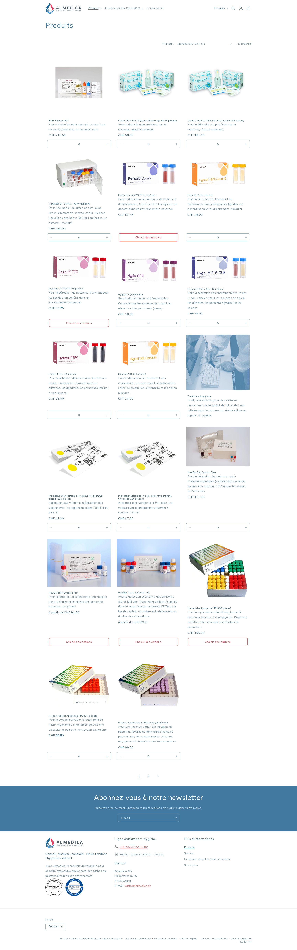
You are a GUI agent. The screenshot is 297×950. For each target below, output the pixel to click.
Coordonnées (245, 942)
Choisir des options (148, 237)
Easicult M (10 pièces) (200, 195)
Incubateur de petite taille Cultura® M (207, 859)
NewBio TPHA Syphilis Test (133, 592)
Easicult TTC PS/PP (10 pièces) (66, 288)
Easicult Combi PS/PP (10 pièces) (137, 195)
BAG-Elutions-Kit (58, 120)
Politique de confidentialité (138, 938)
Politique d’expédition (241, 938)
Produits (189, 847)
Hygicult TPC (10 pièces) (63, 374)
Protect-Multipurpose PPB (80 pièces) (209, 608)
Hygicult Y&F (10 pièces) (132, 374)
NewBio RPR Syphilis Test (63, 592)
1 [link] (139, 776)
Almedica (73, 938)
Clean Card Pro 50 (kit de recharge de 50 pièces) (216, 120)
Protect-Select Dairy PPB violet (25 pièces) (143, 722)
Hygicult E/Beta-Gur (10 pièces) (206, 289)
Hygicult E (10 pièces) (130, 294)
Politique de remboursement (214, 938)
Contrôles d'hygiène (199, 396)
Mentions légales (189, 938)
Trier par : (168, 43)
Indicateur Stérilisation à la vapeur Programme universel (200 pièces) (145, 497)
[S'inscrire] (175, 818)
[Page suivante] (158, 776)
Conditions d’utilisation (165, 938)
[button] (94, 8)
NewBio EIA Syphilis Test (202, 472)
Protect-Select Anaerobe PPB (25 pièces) (73, 715)
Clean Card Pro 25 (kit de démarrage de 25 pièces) (147, 120)
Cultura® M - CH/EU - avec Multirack (69, 204)
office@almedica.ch (138, 885)
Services (189, 853)
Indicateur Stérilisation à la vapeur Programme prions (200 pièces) (75, 497)
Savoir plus (191, 865)
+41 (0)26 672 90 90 (133, 847)
